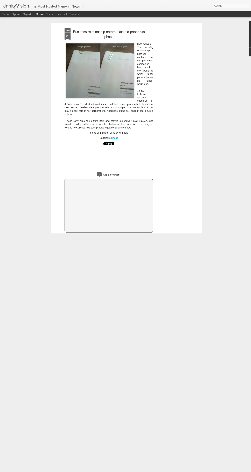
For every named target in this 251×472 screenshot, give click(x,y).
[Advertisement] (172, 80)
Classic (5, 14)
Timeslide (74, 14)
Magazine (28, 14)
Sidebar (50, 14)
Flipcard (16, 14)
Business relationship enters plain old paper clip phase (109, 34)
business (113, 137)
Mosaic (40, 14)
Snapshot (62, 14)
